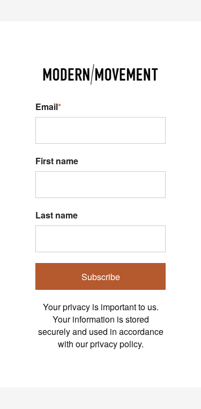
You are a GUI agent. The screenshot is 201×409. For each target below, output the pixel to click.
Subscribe (100, 277)
